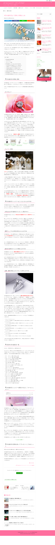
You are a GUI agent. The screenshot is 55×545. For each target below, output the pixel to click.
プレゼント (38, 63)
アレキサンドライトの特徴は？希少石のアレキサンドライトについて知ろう (46, 42)
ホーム (5, 10)
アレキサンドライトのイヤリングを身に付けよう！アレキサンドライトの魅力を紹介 (46, 49)
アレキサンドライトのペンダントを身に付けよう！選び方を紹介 (46, 21)
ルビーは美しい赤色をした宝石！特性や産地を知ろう (18, 516)
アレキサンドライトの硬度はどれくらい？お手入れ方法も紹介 (20, 510)
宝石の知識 (9, 10)
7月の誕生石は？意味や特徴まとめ (15, 498)
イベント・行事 (39, 60)
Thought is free (33, 533)
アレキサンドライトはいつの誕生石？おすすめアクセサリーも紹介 (46, 28)
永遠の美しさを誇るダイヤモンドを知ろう (16, 522)
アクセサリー (39, 59)
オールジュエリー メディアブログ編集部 (27, 465)
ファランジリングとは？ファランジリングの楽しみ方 (18, 504)
